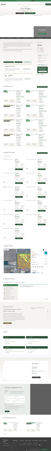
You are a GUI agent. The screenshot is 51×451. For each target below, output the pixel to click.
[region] (16, 371)
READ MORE (7, 323)
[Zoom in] (3, 361)
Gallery (40, 4)
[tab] (10, 285)
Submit (7, 411)
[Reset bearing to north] (3, 363)
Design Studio (24, 4)
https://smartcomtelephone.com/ (33, 341)
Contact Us (45, 440)
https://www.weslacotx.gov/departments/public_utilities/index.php (14, 351)
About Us (40, 440)
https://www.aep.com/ (31, 351)
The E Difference (35, 440)
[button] (12, 168)
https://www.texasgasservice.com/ (10, 341)
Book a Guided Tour (30, 13)
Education (39, 55)
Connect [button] (43, 4)
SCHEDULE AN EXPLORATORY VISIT (8, 62)
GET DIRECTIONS (20, 13)
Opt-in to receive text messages (9, 404)
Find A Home (22, 440)
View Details (19, 169)
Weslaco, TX (24, 10)
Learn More (42, 71)
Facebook (25, 443)
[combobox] (49, 2)
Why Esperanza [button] (29, 4)
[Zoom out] (3, 362)
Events (33, 4)
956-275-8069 (34, 373)
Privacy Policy (10, 409)
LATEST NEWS (28, 62)
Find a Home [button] (19, 4)
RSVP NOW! (33, 0)
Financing (36, 4)
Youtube (30, 443)
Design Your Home (28, 440)
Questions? (45, 449)
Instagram (35, 443)
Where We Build (15, 440)
